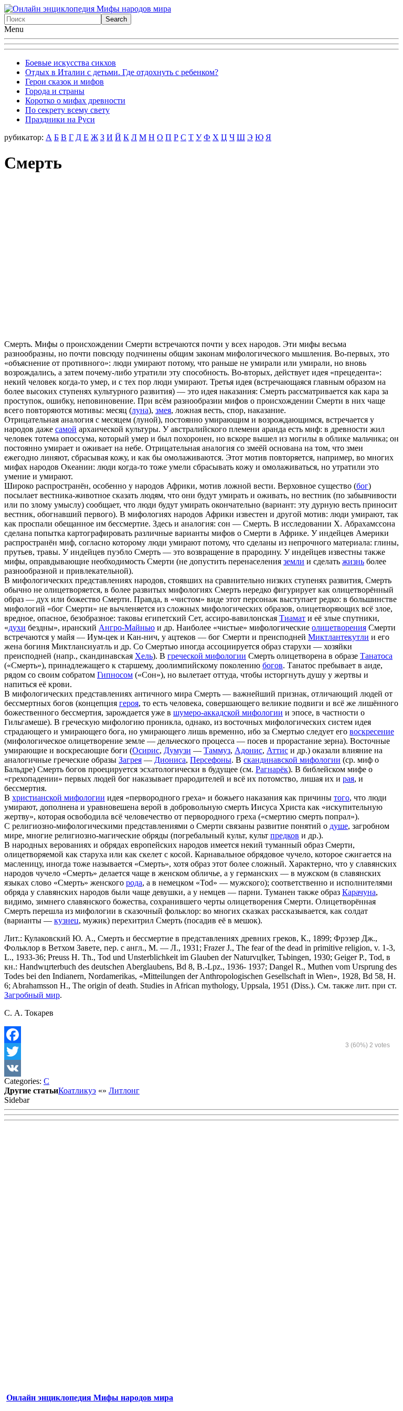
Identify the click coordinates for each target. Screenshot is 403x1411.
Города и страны (54, 91)
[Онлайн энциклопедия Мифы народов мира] (87, 8)
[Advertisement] (201, 257)
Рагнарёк (272, 769)
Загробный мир (32, 995)
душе (339, 826)
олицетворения (339, 627)
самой (66, 429)
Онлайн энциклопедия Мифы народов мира (89, 1397)
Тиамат (292, 618)
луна (140, 410)
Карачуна (359, 892)
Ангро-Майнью (127, 627)
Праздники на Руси (60, 119)
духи (17, 627)
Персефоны (210, 759)
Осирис (146, 750)
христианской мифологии (58, 797)
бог (362, 485)
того (341, 797)
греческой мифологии (206, 655)
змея (163, 410)
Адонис (248, 750)
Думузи (177, 750)
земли (293, 561)
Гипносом (115, 674)
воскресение (371, 731)
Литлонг (124, 1090)
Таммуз (217, 750)
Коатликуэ (77, 1090)
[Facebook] (201, 1034)
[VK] (201, 1068)
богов (272, 665)
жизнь (353, 561)
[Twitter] (201, 1051)
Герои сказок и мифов (64, 81)
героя (129, 703)
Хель (144, 655)
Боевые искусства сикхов (70, 62)
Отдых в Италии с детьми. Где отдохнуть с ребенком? (121, 72)
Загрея (130, 759)
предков (284, 835)
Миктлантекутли (338, 637)
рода (134, 882)
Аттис (277, 750)
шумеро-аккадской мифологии (228, 712)
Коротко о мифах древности (75, 100)
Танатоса (376, 655)
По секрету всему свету (67, 110)
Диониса (170, 759)
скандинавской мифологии (292, 759)
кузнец (66, 920)
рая (348, 778)
